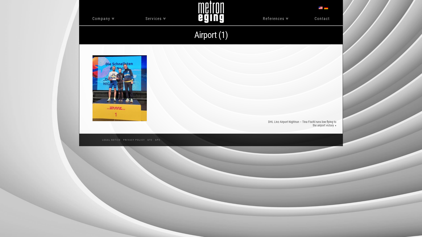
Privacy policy (134, 140)
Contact (322, 19)
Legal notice (111, 140)
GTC (150, 140)
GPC (157, 140)
